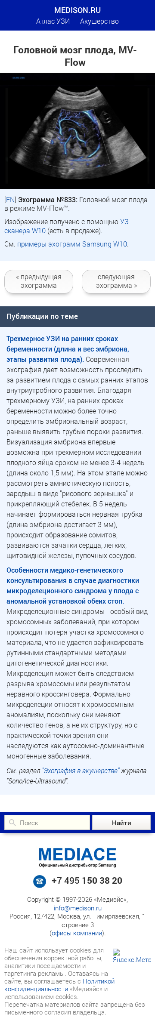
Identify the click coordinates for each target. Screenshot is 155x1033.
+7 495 (87, 880)
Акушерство (99, 20)
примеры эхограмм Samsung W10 (72, 243)
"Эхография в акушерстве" (80, 770)
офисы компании (77, 932)
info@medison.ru (78, 907)
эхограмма (39, 280)
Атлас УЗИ (53, 20)
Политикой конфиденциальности (59, 985)
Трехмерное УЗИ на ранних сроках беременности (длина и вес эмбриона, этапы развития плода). (67, 349)
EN (10, 199)
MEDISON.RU (77, 10)
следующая (116, 280)
